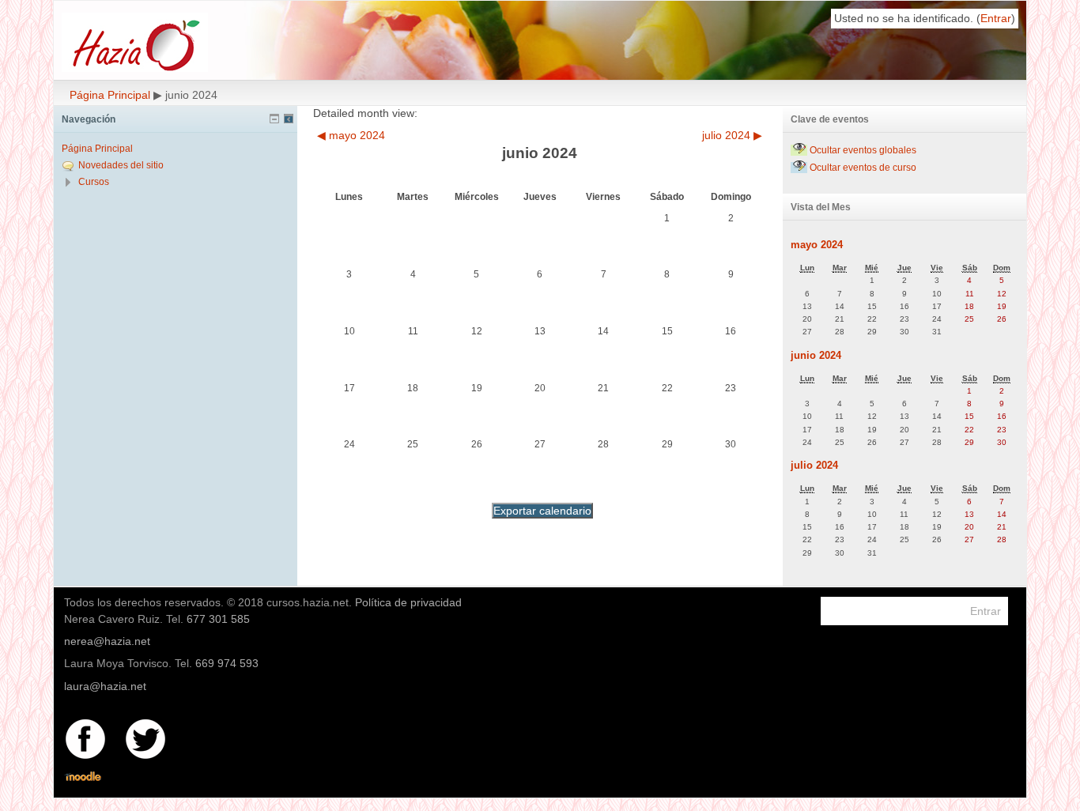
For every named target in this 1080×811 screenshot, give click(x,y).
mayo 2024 (817, 245)
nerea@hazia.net (107, 641)
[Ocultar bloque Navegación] (274, 118)
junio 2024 (816, 355)
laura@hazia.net (105, 686)
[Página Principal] (188, 42)
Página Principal (110, 95)
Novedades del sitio (121, 165)
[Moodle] (82, 777)
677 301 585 (218, 619)
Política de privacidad (408, 602)
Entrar (995, 18)
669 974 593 (227, 663)
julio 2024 (814, 465)
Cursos (93, 181)
